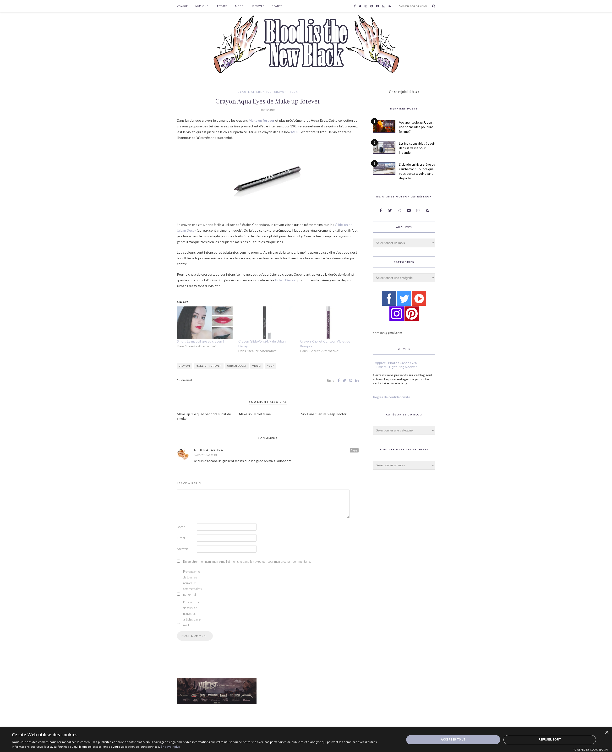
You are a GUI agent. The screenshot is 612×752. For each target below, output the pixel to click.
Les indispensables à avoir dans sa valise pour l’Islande (417, 148)
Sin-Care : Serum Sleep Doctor (323, 414)
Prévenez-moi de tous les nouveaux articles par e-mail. (192, 613)
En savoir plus (170, 747)
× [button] (606, 732)
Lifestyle (257, 6)
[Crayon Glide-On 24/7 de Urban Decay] (266, 322)
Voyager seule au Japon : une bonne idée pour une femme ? (416, 126)
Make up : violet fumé (255, 414)
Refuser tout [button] (550, 739)
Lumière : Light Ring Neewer (396, 367)
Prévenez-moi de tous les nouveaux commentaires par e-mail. (192, 583)
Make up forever (261, 120)
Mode (239, 6)
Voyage (182, 6)
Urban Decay (285, 280)
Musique (201, 6)
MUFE (296, 132)
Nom (181, 527)
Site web (182, 549)
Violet (257, 365)
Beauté (277, 6)
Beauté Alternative (255, 91)
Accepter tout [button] (453, 739)
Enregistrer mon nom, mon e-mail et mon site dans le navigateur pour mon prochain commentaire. (247, 561)
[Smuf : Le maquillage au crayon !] (205, 322)
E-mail (182, 538)
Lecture (222, 6)
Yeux (294, 91)
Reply (354, 450)
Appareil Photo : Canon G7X (396, 363)
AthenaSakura (209, 450)
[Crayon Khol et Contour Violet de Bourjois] (328, 322)
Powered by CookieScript (590, 749)
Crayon (280, 91)
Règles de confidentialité (391, 397)
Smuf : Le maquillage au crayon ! (200, 341)
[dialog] (306, 739)
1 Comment (184, 380)
